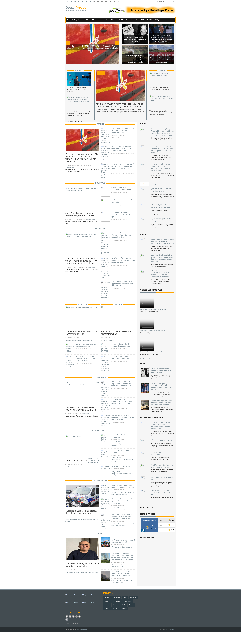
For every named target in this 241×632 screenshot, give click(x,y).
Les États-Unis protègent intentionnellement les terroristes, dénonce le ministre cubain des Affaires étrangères (161, 38)
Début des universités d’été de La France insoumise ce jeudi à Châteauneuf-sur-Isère (123, 540)
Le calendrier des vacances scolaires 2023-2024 (86, 345)
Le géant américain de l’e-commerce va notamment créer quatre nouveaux (123, 260)
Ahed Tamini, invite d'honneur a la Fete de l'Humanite (162, 466)
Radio (123, 605)
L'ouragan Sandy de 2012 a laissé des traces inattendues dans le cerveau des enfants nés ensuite (162, 258)
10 (133, 121)
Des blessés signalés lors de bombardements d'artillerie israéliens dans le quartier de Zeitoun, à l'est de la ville (134, 59)
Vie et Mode (127, 601)
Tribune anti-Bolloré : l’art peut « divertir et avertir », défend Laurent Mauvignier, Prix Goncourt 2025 (161, 206)
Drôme (100, 533)
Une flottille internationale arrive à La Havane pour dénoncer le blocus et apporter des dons (161, 60)
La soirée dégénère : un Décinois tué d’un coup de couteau (160, 493)
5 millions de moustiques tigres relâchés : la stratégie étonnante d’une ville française (162, 241)
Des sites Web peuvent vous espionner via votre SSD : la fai (80, 408)
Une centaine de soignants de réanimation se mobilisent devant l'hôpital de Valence (122, 517)
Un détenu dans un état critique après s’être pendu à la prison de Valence (123, 501)
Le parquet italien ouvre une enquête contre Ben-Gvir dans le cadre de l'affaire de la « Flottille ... (79, 113)
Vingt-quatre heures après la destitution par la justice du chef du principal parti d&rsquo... (161, 112)
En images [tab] (154, 184)
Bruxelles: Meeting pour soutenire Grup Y (152, 352)
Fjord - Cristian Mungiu (76, 460)
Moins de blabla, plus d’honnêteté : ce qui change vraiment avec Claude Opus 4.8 (121, 403)
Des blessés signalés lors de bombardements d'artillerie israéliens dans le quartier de (161, 403)
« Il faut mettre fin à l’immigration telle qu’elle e (121, 188)
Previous (68, 43)
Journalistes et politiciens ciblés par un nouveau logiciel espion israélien (122, 417)
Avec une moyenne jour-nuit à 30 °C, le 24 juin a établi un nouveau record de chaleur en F (122, 167)
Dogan (75, 8)
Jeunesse (82, 304)
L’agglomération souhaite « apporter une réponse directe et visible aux (122, 284)
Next (117, 43)
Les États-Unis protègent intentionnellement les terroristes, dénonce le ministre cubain (162, 387)
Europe (79, 70)
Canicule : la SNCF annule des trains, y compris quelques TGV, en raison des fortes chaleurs (81, 261)
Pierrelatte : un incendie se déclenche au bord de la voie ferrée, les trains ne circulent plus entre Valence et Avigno (122, 557)
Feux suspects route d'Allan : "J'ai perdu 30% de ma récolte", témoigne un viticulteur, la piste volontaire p (82, 158)
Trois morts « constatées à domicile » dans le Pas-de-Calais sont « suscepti (121, 148)
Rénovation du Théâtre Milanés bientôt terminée (116, 332)
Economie (100, 228)
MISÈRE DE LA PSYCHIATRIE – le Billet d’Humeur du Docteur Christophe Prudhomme (160, 274)
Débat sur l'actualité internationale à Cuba (159, 454)
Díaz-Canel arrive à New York (162, 440)
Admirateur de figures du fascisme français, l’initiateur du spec (123, 215)
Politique (100, 183)
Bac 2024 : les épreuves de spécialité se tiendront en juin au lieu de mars (87, 359)
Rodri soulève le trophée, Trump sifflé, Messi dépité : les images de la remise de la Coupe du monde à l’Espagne (162, 132)
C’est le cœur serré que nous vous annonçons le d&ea (81, 572)
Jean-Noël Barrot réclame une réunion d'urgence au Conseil (80, 214)
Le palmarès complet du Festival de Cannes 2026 (120, 345)
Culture (118, 304)
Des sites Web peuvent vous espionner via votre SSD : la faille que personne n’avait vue (122, 384)
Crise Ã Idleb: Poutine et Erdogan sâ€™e (152, 330)
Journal (115, 609)
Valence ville (100, 481)
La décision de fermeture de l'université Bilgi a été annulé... (159, 88)
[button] (165, 20)
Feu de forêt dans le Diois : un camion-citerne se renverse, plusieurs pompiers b (120, 106)
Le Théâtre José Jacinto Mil (109, 340)
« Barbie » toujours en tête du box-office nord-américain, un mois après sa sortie (162, 220)
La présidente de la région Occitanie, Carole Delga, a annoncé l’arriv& (121, 235)
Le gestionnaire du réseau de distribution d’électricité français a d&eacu (123, 131)
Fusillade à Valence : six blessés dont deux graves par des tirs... (122, 493)
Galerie (107, 597)
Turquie (162, 70)
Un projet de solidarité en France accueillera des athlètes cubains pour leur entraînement (160, 167)
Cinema (107, 605)
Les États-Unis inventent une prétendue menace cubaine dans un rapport (135, 39)
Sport (106, 601)
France (100, 124)
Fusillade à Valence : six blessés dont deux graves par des (81, 512)
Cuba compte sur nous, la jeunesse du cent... (79, 340)
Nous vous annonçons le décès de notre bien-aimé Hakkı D (82, 564)
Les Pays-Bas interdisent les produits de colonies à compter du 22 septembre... (79, 89)
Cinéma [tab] (145, 184)
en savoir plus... (71, 167)
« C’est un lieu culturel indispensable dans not (120, 358)
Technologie (100, 377)
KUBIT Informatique (170, 629)
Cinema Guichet (100, 430)
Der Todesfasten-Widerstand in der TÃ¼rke (153, 309)
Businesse (116, 597)
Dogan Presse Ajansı (81, 629)
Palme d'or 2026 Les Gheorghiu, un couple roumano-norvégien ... (122, 444)
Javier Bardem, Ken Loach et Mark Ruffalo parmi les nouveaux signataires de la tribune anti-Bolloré (162, 190)
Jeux (125, 597)
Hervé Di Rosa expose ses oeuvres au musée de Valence (122, 486)
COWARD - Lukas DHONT (121, 466)
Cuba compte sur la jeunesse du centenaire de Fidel (81, 332)
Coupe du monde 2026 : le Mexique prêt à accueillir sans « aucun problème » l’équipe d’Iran (162, 150)
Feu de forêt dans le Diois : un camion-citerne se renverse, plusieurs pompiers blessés (122, 574)
